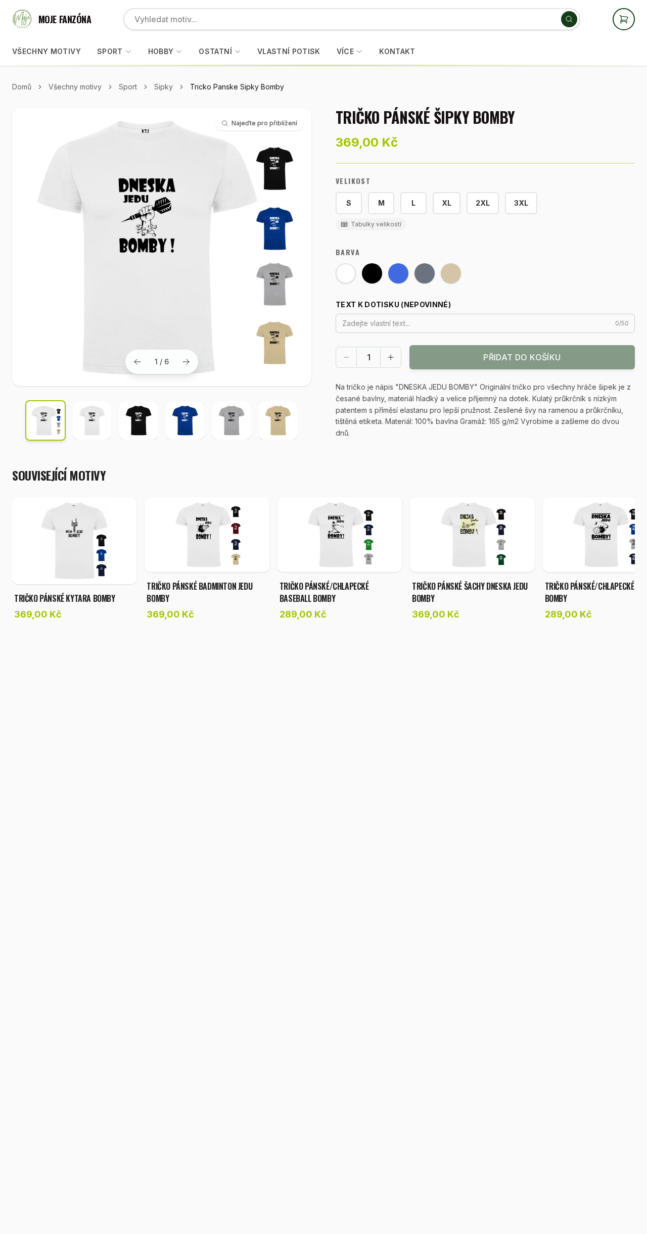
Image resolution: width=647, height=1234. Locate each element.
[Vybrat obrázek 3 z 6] (138, 420)
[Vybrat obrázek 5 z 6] (231, 420)
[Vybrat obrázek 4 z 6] (185, 420)
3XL (521, 203)
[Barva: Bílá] (346, 273)
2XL (483, 203)
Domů (21, 86)
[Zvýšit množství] (391, 357)
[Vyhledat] (569, 19)
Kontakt (397, 51)
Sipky (163, 86)
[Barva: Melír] (424, 273)
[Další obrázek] (186, 362)
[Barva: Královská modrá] (398, 273)
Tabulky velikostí (376, 224)
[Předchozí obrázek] (137, 362)
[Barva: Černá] (372, 273)
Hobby (161, 51)
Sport (110, 51)
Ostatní (215, 51)
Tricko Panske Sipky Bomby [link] (237, 86)
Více (345, 51)
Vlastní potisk (288, 51)
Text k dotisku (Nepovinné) (393, 304)
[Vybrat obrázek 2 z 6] (92, 420)
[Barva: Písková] (451, 273)
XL (446, 203)
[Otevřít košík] (624, 19)
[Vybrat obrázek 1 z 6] (45, 420)
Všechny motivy (46, 51)
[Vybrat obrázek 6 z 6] (278, 420)
